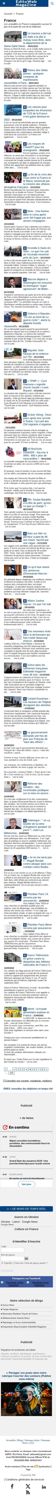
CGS (31, 1443)
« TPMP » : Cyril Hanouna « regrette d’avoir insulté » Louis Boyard (36, 386)
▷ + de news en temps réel (26, 1208)
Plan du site (28, 1466)
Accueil (8, 13)
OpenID (8, 1263)
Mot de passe (8, 1254)
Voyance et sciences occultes (18, 1349)
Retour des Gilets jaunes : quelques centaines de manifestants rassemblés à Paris (26, 77)
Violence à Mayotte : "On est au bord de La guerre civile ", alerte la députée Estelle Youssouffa (27, 320)
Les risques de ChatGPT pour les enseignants (33, 147)
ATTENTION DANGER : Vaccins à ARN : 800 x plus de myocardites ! (35, 454)
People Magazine (10, 1309)
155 (11, 1073)
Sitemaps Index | (33, 1440)
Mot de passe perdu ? (36, 1263)
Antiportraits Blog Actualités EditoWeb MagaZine (24, 1327)
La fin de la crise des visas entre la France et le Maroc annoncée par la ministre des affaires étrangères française (28, 181)
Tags (28, 1469)
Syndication (44, 1466)
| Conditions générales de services (24, 1479)
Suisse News (8, 1305)
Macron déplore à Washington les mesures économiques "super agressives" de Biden (37, 284)
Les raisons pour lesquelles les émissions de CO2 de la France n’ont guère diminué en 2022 (28, 113)
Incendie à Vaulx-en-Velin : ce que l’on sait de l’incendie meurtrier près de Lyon (37, 253)
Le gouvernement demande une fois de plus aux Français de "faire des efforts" (35, 737)
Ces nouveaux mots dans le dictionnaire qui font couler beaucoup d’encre (37, 636)
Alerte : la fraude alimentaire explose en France (36, 1012)
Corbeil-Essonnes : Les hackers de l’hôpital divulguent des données (37, 702)
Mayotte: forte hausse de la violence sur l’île (35, 354)
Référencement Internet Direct (16, 1318)
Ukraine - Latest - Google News (19, 1221)
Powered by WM (28, 1475)
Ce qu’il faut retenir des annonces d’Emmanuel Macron (36, 570)
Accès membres (12, 1466)
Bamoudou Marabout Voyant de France (20, 1314)
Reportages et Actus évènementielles (19, 1322)
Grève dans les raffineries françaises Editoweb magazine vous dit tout (35, 670)
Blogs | (20, 1440)
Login (3, 1246)
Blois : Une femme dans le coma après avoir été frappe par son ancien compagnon (37, 216)
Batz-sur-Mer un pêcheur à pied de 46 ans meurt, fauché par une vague (36, 538)
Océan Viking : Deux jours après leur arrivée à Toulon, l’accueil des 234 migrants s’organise (37, 419)
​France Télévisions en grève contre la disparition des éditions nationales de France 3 (36, 960)
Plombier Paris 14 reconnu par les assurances (35, 897)
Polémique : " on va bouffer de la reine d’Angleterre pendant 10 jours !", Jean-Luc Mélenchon (27, 827)
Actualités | (11, 1440)
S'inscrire (18, 1263)
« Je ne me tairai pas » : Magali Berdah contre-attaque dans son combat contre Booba (37, 862)
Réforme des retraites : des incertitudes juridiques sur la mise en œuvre (36, 788)
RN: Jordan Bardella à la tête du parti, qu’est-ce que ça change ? (37, 503)
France (19, 13)
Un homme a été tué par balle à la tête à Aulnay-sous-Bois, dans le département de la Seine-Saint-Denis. (27, 40)
